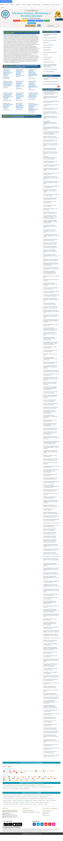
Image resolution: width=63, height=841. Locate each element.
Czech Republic (18, 776)
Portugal (45, 778)
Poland (40, 778)
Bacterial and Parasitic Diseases (50, 140)
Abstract (23, 4)
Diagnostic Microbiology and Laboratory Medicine (49, 221)
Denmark (26, 776)
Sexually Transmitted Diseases (50, 640)
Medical (14, 800)
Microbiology (21, 800)
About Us (7, 4)
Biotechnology (49, 794)
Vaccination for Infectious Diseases (51, 697)
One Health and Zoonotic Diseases (50, 489)
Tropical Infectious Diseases (49, 686)
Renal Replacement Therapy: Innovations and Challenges (49, 610)
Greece (47, 776)
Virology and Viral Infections (50, 751)
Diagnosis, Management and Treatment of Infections (49, 216)
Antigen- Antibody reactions (49, 37)
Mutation (45, 54)
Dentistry (30, 796)
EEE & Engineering (44, 796)
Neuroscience (42, 800)
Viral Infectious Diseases (48, 744)
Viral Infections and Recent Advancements (49, 740)
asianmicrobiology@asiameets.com (11, 811)
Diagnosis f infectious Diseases (50, 212)
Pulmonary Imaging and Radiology (51, 581)
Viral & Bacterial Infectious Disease (51, 731)
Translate (56, 26)
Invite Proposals (46, 815)
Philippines (46, 770)
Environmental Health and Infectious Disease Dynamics (49, 272)
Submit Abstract (17, 20)
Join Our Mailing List (47, 810)
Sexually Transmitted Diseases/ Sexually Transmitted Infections (50, 648)
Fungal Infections (47, 47)
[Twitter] (38, 824)
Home (2, 4)
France (36, 776)
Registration (29, 4)
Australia (6, 770)
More (58, 86)
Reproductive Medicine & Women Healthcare (19, 788)
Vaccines (46, 804)
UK (35, 780)
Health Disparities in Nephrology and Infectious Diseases (50, 343)
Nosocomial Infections (48, 474)
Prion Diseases (46, 59)
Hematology (44, 798)
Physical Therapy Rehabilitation (47, 787)
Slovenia (6, 780)
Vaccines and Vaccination (49, 713)
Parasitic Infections (47, 57)
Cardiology (18, 796)
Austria (6, 776)
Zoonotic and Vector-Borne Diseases (51, 755)
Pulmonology (30, 804)
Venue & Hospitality (46, 4)
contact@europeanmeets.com (9, 814)
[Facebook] (34, 824)
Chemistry (24, 796)
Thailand (24, 772)
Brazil (11, 766)
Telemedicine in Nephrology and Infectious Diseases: (50, 664)
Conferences (17, 4)
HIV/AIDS (45, 354)
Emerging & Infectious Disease (50, 242)
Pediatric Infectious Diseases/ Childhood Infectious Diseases (49, 540)
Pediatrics (27, 802)
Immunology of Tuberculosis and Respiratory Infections (50, 378)
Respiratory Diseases (47, 618)
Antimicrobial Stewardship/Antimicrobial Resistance (49, 122)
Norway (34, 778)
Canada (6, 766)
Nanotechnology (28, 800)
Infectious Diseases (47, 420)
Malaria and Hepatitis (48, 455)
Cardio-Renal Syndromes (48, 161)
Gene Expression (47, 49)
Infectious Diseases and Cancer (50, 52)
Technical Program (36, 4)
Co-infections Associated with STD (51, 194)
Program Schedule (39, 20)
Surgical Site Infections (48, 652)
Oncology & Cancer (8, 802)
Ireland (6, 778)
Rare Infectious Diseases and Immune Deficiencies (49, 602)
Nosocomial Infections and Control (51, 481)
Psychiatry (23, 804)
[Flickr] (53, 824)
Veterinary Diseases (47, 720)
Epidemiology (46, 276)
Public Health (46, 556)
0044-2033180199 (29, 810)
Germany (42, 776)
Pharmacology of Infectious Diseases (51, 549)
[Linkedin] (42, 824)
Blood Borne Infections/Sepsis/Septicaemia (50, 157)
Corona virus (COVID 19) (48, 45)
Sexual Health (46, 637)
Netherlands (28, 778)
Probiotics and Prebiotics (48, 62)
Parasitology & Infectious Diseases (50, 515)
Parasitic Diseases (47, 508)
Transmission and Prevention (49, 672)
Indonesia (28, 770)
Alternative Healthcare (17, 794)
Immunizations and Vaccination (50, 362)
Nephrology (35, 800)
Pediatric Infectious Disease (49, 525)
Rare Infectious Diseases (48, 597)
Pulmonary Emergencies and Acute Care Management (51, 569)
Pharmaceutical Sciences (9, 804)
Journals (11, 4)
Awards (2, 7)
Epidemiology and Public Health (50, 287)
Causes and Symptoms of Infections (51, 164)
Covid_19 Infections (47, 205)
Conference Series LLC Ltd (28, 833)
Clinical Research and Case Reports (51, 186)
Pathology (22, 802)
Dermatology (36, 796)
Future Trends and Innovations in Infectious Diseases (50, 311)
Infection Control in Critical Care (50, 391)
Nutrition (53, 800)
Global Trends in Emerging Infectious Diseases (49, 338)
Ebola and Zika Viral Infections (50, 239)
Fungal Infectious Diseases (49, 303)
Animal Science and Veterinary (31, 794)
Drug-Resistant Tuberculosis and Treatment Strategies (50, 235)
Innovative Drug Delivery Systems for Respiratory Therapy (50, 446)
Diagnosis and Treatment (48, 208)
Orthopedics (15, 802)
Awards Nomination (31, 23)
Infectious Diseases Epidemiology (50, 428)
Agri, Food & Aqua (7, 794)
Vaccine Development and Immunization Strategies (49, 701)
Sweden (23, 780)
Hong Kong (17, 770)
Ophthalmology (27, 787)
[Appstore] (40, 25)
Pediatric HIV (46, 523)
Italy (11, 778)
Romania (13, 772)
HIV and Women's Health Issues (50, 350)
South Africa (12, 780)
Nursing (48, 800)
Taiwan (18, 772)
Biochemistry (42, 794)
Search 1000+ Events (30, 25)
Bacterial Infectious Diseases (49, 148)
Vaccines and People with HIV (50, 710)
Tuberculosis (46, 690)
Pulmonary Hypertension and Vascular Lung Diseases (49, 577)
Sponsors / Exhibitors (55, 4)
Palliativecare (35, 787)
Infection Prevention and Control (50, 403)
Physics (17, 804)
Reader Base (47, 20)
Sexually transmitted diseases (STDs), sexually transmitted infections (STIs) (50, 65)
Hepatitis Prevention (48, 346)
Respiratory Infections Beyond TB (50, 627)
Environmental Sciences (9, 798)
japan (33, 770)
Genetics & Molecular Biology (22, 798)
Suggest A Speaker (46, 812)
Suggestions (45, 813)
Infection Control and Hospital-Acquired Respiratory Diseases (50, 387)
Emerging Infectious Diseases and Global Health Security (50, 263)
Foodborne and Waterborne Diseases (51, 291)
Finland (31, 776)
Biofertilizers (46, 42)
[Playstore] (38, 25)
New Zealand (39, 770)
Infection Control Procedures (49, 400)
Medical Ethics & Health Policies (11, 787)
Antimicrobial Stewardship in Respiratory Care (50, 117)
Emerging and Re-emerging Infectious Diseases (49, 255)
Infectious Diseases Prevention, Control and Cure (50, 432)
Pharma (33, 802)
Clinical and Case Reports (48, 173)
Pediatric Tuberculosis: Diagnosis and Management (50, 545)
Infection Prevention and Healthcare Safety (49, 411)
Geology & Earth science (35, 798)
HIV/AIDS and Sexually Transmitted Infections (48, 358)
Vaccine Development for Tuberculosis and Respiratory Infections (49, 706)
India (23, 770)
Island (15, 778)
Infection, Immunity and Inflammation (48, 416)
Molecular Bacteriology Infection (50, 459)
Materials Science (8, 800)
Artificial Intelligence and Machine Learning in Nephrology (51, 132)
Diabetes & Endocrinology (9, 785)
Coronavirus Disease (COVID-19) (50, 198)
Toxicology (40, 804)
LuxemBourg (21, 778)
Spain (19, 780)
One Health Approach (48, 493)
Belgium (11, 776)
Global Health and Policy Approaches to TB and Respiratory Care (50, 329)
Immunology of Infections (49, 374)
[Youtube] (45, 824)
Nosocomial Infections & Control (50, 478)
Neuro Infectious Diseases (49, 466)
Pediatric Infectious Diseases (49, 529)
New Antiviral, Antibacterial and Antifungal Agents (50, 470)
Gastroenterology (20, 785)
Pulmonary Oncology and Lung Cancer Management (50, 585)
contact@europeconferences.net (10, 817)
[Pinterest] (49, 824)
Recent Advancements (48, 605)
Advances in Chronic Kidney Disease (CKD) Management (49, 92)
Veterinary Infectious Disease (49, 728)
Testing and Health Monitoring (50, 668)
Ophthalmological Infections (49, 497)
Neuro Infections (47, 462)
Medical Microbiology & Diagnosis (51, 81)
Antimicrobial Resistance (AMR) (50, 108)
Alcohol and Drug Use (48, 104)
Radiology (6, 788)
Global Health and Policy (48, 324)
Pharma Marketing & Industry (42, 802)
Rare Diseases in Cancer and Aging (50, 594)
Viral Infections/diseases (48, 71)
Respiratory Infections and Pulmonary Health (49, 623)
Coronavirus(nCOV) (47, 201)
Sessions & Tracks (31, 20)
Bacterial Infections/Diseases (49, 40)
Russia (56, 778)
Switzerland (30, 780)
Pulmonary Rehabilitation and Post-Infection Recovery (51, 590)
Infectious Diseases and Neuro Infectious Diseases (49, 424)
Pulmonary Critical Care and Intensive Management (49, 564)
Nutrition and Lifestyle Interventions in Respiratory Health (51, 486)
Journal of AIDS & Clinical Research (51, 84)
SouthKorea (7, 772)
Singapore (53, 770)
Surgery (35, 804)
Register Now (23, 20)
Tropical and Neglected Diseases (50, 679)
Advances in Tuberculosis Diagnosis (51, 101)
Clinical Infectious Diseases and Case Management (50, 177)
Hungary (53, 776)
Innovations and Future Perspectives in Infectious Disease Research (51, 442)
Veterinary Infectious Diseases (50, 69)
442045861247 (60, 19)
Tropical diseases (47, 682)
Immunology (51, 798)
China (12, 770)
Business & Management (9, 796)
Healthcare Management (30, 785)
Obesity (21, 787)
